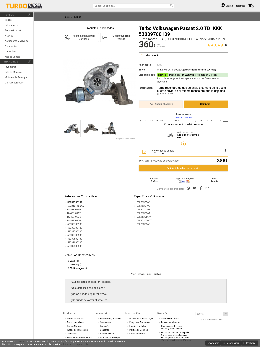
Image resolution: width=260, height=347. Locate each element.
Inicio (67, 16)
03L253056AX (144, 220)
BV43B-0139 (74, 209)
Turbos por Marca (75, 322)
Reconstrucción (13, 30)
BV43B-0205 (74, 216)
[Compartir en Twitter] (195, 188)
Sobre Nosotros (137, 333)
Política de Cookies (138, 330)
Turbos (77, 16)
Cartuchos (10, 51)
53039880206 (74, 246)
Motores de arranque (110, 337)
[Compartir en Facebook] (201, 188)
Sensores (104, 330)
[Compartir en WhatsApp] (188, 188)
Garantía (162, 313)
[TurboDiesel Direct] (23, 6)
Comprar (205, 104)
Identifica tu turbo (137, 326)
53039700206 (74, 235)
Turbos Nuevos (74, 326)
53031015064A (75, 205)
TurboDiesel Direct (215, 319)
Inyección (104, 326)
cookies (21, 341)
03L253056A (143, 213)
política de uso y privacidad (75, 344)
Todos (8, 19)
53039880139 (74, 238)
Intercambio (11, 25)
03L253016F (143, 202)
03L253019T (143, 209)
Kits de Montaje (13, 72)
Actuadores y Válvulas (17, 41)
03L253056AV (144, 216)
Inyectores (11, 66)
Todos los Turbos (75, 318)
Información (132, 313)
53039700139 (74, 224)
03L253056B (143, 224)
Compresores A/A (14, 82)
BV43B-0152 (74, 213)
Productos (69, 313)
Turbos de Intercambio (77, 330)
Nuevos (9, 35)
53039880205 (74, 242)
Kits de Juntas (12, 56)
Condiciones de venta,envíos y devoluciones (171, 327)
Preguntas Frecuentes (139, 322)
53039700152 (74, 227)
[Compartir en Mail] (207, 188)
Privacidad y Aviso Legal (141, 318)
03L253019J (143, 205)
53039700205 (74, 231)
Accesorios (103, 313)
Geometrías (11, 46)
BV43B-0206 (74, 220)
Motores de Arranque (16, 77)
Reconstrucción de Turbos (79, 337)
